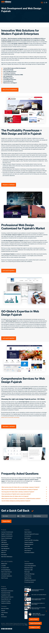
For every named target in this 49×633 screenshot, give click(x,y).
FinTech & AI (4, 588)
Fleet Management (5, 548)
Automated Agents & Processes (31, 534)
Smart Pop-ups (4, 578)
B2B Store (3, 552)
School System (4, 546)
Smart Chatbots (27, 532)
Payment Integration (28, 542)
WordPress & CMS (28, 569)
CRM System (4, 542)
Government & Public (5, 592)
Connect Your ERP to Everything (31, 540)
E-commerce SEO (5, 567)
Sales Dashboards (28, 548)
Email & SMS (27, 546)
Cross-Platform (27, 575)
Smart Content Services (6, 571)
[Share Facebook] (3, 629)
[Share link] (10, 629)
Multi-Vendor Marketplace (6, 556)
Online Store (4, 550)
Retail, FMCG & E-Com (6, 599)
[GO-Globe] (6, 2)
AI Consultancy (27, 536)
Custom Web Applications (30, 565)
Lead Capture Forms (5, 573)
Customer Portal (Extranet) (7, 532)
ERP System (4, 540)
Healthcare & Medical (5, 603)
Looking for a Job (34, 627)
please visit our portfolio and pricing (10, 417)
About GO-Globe (5, 608)
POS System (4, 554)
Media (2, 614)
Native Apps (27, 571)
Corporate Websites (28, 563)
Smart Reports (27, 550)
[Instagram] (5, 629)
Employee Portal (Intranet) (6, 536)
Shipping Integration (28, 544)
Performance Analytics (29, 552)
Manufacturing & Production (7, 597)
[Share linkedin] (2, 629)
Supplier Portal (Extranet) (6, 534)
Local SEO (3, 565)
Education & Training (5, 601)
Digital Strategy (27, 578)
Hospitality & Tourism (5, 594)
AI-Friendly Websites (5, 569)
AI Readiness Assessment (30, 580)
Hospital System (4, 544)
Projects (3, 610)
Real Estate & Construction (7, 590)
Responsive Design (28, 567)
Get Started (4, 616)
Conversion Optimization (6, 575)
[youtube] (7, 629)
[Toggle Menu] (42, 2)
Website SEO (4, 563)
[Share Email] (11, 629)
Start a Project (34, 619)
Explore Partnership (35, 623)
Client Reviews (4, 612)
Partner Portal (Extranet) (6, 538)
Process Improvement (29, 582)
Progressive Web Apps (29, 573)
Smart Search (27, 538)
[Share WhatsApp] (8, 629)
